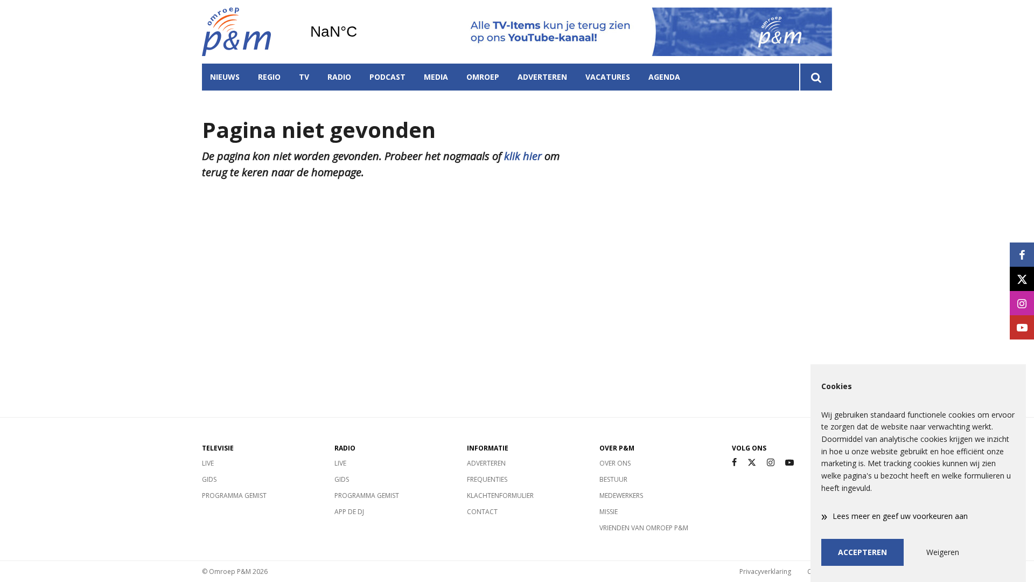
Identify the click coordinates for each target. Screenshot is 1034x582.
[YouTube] (789, 462)
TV (304, 77)
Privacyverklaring (765, 571)
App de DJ (349, 511)
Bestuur (613, 479)
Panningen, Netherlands (361, 31)
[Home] (248, 32)
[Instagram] (770, 462)
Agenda (664, 77)
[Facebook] (734, 462)
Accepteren (862, 552)
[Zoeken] (815, 77)
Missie (608, 511)
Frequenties (487, 479)
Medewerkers (621, 495)
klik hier (523, 156)
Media (436, 77)
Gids (209, 479)
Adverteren (542, 77)
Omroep (482, 77)
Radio (339, 77)
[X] (751, 462)
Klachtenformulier (500, 495)
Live (208, 463)
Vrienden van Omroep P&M (643, 527)
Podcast (387, 77)
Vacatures (607, 77)
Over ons (615, 463)
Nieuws (225, 77)
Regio (269, 77)
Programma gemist (234, 495)
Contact (482, 511)
